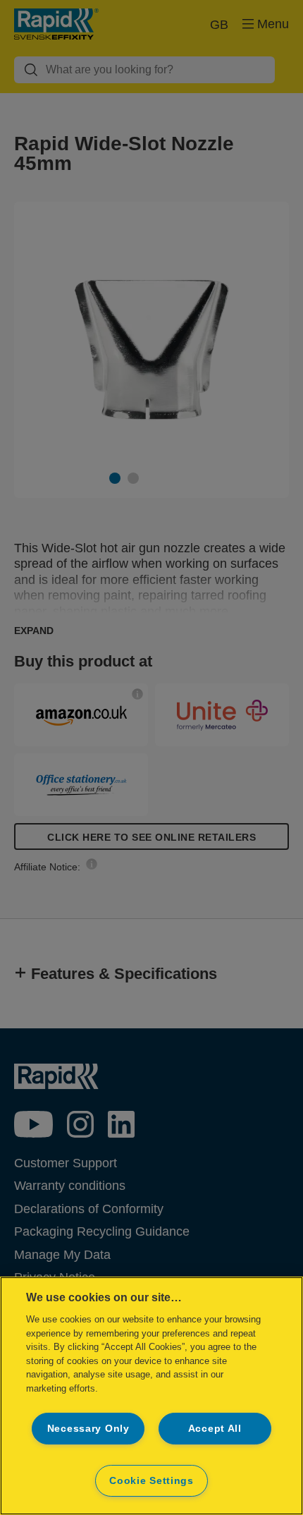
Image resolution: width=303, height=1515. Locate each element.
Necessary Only (88, 1428)
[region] (151, 1396)
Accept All (215, 1428)
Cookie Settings (151, 1480)
